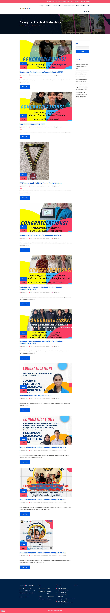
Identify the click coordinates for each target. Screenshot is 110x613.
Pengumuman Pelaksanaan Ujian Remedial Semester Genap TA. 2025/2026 (81, 74)
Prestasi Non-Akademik (47, 75)
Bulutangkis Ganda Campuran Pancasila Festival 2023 (41, 72)
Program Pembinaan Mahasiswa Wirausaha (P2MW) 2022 (43, 553)
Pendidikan (48, 5)
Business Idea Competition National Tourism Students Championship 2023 (41, 342)
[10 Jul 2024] (46, 430)
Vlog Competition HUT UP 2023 (32, 124)
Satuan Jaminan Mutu (80, 5)
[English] (2, 611)
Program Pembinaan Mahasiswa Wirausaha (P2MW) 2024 (43, 447)
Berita (32, 75)
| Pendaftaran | (82, 1)
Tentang (41, 5)
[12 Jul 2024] (46, 54)
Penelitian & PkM (56, 5)
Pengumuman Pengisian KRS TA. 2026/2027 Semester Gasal (82, 66)
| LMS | (54, 1)
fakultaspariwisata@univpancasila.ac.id (66, 599)
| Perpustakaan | (76, 1)
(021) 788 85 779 (62, 592)
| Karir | (72, 1)
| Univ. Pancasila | (59, 1)
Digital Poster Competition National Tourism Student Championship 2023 (41, 288)
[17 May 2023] (36, 534)
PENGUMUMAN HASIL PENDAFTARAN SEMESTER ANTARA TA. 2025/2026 (81, 94)
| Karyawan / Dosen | (66, 1)
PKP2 (88, 5)
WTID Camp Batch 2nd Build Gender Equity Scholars (41, 183)
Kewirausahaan (37, 450)
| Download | (88, 1)
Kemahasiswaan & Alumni (68, 5)
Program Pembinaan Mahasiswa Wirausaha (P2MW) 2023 (43, 500)
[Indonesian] (4, 611)
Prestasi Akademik (38, 186)
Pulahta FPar (25, 75)
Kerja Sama (86, 11)
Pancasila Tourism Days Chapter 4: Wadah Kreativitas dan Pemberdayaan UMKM (82, 87)
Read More (24, 86)
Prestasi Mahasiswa (38, 75)
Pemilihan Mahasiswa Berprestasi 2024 (35, 395)
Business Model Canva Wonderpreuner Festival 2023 (41, 235)
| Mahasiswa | (49, 1)
